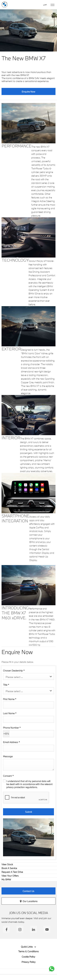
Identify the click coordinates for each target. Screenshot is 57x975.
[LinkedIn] (33, 929)
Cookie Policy (28, 956)
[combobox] (28, 676)
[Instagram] (20, 929)
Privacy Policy (29, 961)
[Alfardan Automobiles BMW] (5, 5)
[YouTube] (46, 929)
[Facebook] (6, 929)
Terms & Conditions (28, 951)
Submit (28, 811)
